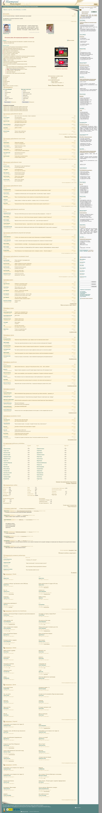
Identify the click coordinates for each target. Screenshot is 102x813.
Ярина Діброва (83, 259)
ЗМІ (5, 95)
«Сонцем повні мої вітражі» (45, 757)
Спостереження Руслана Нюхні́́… (86, 170)
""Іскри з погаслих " (7, 129)
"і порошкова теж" (7, 320)
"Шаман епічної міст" (7, 367)
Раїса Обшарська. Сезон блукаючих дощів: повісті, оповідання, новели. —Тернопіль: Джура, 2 (33, 250)
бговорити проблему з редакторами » (67, 553)
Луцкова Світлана (7, 448)
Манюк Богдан (6, 466)
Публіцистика (22, 6)
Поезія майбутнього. (10, 537)
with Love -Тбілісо (23, 69)
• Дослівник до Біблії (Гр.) (85, 295)
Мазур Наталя (39, 460)
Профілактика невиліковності (85, 239)
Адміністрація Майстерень (44, 788)
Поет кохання (42, 640)
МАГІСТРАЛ (17, 315)
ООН (6, 90)
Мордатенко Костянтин (8, 569)
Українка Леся (39, 470)
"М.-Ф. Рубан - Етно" (7, 397)
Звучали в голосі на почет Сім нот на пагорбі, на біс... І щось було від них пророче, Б (31, 220)
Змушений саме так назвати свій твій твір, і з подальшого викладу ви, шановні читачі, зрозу (33, 383)
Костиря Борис (7, 536)
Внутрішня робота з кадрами (10, 640)
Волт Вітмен (6, 433)
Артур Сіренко (82, 224)
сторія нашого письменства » (70, 505)
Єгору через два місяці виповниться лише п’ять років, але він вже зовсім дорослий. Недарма (33, 343)
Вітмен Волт (6, 565)
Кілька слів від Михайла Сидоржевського (13, 737)
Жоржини (81, 96)
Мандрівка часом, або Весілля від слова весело (14, 730)
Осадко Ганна (6, 450)
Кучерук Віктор (51, 33)
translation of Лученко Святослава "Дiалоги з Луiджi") (25, 426)
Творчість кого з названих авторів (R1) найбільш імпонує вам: (16, 106)
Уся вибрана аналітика (71, 385)
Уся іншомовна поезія (72, 439)
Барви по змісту (42, 596)
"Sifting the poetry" (7, 431)
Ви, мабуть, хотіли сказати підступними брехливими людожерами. (19, 512)
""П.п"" (5, 330)
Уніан (90, 14)
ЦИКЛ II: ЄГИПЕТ (18, 127)
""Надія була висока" (7, 147)
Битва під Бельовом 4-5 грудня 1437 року (48, 583)
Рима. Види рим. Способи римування (10, 50)
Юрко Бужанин (6, 172)
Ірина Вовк (82, 148)
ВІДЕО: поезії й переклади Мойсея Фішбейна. (12, 58)
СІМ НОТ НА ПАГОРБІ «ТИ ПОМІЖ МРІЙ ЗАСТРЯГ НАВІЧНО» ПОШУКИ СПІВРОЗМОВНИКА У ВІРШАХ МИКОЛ (36, 247)
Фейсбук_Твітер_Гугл (9, 98)
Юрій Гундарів (6, 342)
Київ (4, 501)
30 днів (72, 134)
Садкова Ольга (7, 515)
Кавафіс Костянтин (40, 448)
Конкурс (91, 7)
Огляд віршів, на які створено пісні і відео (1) (49, 730)
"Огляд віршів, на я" (7, 241)
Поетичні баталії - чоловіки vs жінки (11, 53)
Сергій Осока (39, 476)
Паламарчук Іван (40, 472)
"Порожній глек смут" (7, 150)
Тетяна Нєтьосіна (83, 276)
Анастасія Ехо (82, 262)
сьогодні (89, 251)
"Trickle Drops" (6, 434)
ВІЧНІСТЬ (41, 657)
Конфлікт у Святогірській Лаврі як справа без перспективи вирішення (19, 613)
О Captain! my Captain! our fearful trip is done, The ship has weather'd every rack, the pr (31, 437)
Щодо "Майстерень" (11, 805)
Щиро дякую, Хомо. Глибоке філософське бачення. (16, 547)
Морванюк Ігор (6, 33)
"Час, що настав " (7, 194)
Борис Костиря (83, 48)
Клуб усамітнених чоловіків (54, 80)
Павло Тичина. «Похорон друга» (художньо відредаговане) (52, 780)
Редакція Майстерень (8, 392)
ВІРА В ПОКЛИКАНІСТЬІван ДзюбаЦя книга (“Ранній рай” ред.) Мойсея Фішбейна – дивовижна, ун (34, 393)
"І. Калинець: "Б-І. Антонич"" (31, 559)
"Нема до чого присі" (7, 384)
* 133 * (40, 670)
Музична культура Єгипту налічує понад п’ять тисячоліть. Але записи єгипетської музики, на (33, 380)
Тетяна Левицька (7, 223)
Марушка (41, 767)
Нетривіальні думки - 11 (84, 124)
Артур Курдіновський (84, 134)
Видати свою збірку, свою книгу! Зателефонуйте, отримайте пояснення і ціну (19, 41)
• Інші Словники (83, 296)
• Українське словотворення (85, 289)
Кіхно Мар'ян (41, 782)
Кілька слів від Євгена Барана (10, 633)
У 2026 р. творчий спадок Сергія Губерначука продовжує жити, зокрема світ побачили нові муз (33, 240)
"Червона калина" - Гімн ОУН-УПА (13, 70)
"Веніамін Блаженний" (7, 264)
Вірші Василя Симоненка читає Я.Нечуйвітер (15, 67)
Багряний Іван (6, 478)
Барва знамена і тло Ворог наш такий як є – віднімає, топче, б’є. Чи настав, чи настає (31, 200)
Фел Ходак (82, 265)
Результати (14, 102)
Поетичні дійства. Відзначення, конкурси (48, 787)
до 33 (87, 15)
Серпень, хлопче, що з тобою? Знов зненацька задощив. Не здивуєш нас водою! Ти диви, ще (33, 217)
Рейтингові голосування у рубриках (10, 62)
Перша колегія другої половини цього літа (48, 626)
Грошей (24, 90)
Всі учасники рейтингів (65, 481)
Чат (92, 14)
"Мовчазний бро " (7, 143)
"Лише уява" (6, 288)
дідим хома (24, 540)
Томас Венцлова (7, 419)
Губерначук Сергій (7, 725)
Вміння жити (25, 95)
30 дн (92, 250)
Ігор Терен (10, 607)
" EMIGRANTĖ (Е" (7, 424)
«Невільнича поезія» (43, 501)
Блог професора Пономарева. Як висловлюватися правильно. (15, 46)
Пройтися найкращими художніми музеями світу (12, 48)
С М (4, 325)
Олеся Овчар (6, 287)
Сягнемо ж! (6, 757)
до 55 (90, 15)
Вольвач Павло (7, 474)
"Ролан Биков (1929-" (7, 271)
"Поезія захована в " (7, 377)
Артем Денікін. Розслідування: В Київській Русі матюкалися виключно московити (19, 56)
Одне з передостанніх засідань (11, 626)
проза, (10, 9)
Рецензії (17, 6)
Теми (86, 7)
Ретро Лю (5, 426)
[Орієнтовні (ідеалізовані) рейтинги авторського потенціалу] (4, 447)
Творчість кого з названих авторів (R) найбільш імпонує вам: (15, 108)
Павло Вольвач (7, 283)
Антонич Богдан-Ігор (8, 559)
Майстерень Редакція (43, 775)
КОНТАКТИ (41, 805)
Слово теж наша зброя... (10, 533)
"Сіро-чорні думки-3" (7, 340)
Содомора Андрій (7, 476)
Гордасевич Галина (7, 456)
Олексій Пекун (6, 615)
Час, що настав (7, 694)
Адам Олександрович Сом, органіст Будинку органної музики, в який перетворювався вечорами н (34, 353)
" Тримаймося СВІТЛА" (8, 370)
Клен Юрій (6, 464)
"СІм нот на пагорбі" (43, 737)
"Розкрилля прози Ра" (7, 251)
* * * (80, 50)
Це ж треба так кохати (44, 794)
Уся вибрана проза (72, 358)
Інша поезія (12, 6)
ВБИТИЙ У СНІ (42, 650)
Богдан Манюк (6, 250)
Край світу (6, 700)
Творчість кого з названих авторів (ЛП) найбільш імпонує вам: (16, 110)
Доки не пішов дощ (43, 713)
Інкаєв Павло (6, 658)
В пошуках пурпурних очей (45, 707)
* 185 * (81, 110)
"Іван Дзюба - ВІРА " (7, 394)
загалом (75, 134)
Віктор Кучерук (6, 131)
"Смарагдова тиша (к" (7, 313)
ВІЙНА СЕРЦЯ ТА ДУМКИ (9, 650)
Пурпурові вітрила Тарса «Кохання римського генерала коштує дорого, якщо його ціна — (32, 203)
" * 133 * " (5, 170)
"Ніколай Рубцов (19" (7, 268)
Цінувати (5, 794)
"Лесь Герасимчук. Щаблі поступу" (32, 569)
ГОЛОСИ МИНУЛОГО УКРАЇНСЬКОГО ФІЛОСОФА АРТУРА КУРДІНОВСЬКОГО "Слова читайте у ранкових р (36, 227)
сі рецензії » (74, 572)
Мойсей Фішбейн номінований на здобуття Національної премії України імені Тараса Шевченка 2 (34, 400)
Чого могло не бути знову (44, 620)
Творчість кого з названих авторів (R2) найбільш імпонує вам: (16, 109)
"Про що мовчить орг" (7, 380)
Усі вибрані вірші (73, 303)
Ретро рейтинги (73, 481)
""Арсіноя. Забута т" (7, 197)
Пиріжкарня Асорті (7, 213)
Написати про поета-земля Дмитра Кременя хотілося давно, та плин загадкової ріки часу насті (33, 410)
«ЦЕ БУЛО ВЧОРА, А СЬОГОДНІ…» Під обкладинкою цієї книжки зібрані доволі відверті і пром (33, 244)
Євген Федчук (82, 20)
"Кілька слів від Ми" (7, 244)
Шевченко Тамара (7, 751)
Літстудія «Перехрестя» (44, 503)
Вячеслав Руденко (83, 62)
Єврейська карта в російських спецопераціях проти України (15, 61)
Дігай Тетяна (6, 732)
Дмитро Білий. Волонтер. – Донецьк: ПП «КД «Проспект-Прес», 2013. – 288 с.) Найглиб (32, 366)
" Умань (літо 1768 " (7, 177)
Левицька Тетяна (42, 641)
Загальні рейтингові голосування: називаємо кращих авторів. (15, 64)
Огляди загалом (73, 21)
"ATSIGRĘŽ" (6, 421)
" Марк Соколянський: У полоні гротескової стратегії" (36, 563)
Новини (87, 14)
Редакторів (54, 494)
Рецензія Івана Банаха (9, 780)
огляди (23, 9)
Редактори (58, 481)
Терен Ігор (6, 531)
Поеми (8, 6)
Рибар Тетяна (39, 456)
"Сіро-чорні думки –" (7, 347)
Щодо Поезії (17, 805)
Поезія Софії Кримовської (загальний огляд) (14, 750)
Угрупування (82, 15)
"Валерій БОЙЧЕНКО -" (8, 411)
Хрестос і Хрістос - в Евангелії (9, 54)
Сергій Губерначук (7, 236)
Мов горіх (41, 750)
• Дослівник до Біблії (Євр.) (85, 294)
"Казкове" (5, 357)
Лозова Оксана (40, 458)
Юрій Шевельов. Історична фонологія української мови (14, 49)
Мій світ (5, 713)
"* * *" (4, 122)
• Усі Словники (82, 291)
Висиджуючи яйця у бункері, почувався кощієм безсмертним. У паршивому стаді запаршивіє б (33, 346)
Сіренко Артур (6, 695)
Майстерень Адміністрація (9, 399)
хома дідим (82, 108)
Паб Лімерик (82, 273)
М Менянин (6, 199)
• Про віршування (83, 292)
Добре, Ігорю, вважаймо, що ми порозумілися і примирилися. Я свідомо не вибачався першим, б (34, 373)
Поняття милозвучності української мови (11, 52)
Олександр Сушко (7, 349)
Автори (5, 6)
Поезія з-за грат (10, 60)
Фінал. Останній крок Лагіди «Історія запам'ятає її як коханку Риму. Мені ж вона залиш (32, 197)
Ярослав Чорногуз (7, 372)
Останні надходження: (84, 250)
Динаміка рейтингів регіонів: (8, 498)
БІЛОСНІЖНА (7, 657)
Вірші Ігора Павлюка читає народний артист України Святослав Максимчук (21, 66)
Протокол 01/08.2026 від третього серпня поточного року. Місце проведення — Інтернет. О (33, 213)
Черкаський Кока (42, 745)
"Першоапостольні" (7, 167)
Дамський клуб (54, 77)
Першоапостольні (8, 670)
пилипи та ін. (21, 519)
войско (5, 676)
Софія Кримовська (12, 754)
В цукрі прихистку (83, 212)
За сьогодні (71, 550)
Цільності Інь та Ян (26, 92)
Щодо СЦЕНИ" (36, 805)
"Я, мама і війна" (6, 343)
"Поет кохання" (6, 224)
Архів (40, 724)
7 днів (92, 251)
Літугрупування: (42, 498)
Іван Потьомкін (6, 156)
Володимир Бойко (83, 122)
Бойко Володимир (40, 466)
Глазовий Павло (40, 468)
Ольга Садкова (83, 34)
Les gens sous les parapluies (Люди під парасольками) (51, 694)
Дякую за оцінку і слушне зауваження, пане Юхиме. (16, 516)
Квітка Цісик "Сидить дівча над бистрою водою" (16, 73)
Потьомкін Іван (6, 470)
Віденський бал (7, 707)
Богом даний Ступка (8, 687)
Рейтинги (28, 6)
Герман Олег (6, 460)
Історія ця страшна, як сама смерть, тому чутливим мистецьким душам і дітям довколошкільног (33, 356)
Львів (4, 499)
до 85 (93, 15)
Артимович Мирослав (8, 462)
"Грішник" (5, 350)
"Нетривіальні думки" (7, 190)
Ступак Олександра (7, 795)
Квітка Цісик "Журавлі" (11, 71)
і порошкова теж (42, 663)
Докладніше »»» (6, 495)
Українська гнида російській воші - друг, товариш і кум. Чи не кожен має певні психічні (31, 339)
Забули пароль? (85, 13)
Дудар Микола (39, 452)
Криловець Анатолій (8, 472)
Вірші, (5, 9)
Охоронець (82, 36)
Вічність (95, 15)
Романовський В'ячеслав (42, 462)
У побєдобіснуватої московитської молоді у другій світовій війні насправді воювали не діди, (33, 190)
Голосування (82, 7)
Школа (88, 7)
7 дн (89, 250)
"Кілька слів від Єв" (7, 217)
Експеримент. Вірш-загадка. (10, 787)
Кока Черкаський (7, 152)
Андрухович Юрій (7, 562)
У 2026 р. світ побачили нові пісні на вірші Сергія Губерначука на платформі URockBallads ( (33, 237)
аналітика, (17, 9)
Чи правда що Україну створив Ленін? (47, 613)
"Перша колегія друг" (7, 214)
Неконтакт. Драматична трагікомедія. (47, 676)
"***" (4, 157)
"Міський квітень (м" (7, 316)
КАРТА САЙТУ (4, 805)
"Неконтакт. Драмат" (7, 174)
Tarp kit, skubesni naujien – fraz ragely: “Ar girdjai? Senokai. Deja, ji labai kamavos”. (30, 423)
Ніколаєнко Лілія (7, 452)
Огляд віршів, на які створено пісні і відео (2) (14, 724)
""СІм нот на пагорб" (7, 248)
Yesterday (41, 700)
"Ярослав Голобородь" (7, 404)
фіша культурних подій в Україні (68, 305)
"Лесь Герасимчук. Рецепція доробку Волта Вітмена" (36, 566)
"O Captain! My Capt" (7, 438)
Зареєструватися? (85, 11)
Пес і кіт (81, 184)
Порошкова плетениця (9, 663)
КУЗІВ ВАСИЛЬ (6, 678)
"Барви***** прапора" (7, 201)
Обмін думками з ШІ (8, 620)
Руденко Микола (40, 474)
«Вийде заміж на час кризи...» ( (57, 82)
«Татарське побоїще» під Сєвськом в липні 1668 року (16, 583)
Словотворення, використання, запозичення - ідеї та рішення (15, 57)
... (93, 250)
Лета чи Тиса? (42, 744)
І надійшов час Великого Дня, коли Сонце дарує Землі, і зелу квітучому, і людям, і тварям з (32, 193)
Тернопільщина (6, 503)
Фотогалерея (83, 14)
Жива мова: (5, 65)
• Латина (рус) (82, 293)
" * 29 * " (5, 323)
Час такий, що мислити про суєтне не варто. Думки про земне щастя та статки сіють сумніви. (33, 349)
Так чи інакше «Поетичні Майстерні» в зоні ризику (50, 774)
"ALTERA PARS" (6, 295)
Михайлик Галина (7, 458)
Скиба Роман (39, 450)
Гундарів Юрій (6, 688)
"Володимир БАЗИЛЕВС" (8, 407)
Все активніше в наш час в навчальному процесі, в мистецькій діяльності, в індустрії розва (32, 376)
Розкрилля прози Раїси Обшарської (12, 744)
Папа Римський (8, 92)
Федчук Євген (6, 578)
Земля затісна (25, 98)
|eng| (36, 6)
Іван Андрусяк (6, 290)
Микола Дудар (6, 216)
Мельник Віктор (7, 468)
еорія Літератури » (72, 506)
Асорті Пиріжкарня (7, 519)
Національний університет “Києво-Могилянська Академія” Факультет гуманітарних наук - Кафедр (34, 396)
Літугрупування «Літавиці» (44, 499)
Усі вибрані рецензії (72, 412)
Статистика (32, 6)
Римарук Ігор (39, 464)
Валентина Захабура (7, 300)
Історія (95, 14)
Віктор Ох (5, 369)
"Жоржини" (5, 132)
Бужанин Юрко (41, 678)
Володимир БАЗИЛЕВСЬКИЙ (20, 406)
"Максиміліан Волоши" (7, 261)
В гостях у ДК (54, 78)
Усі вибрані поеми (72, 332)
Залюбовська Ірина (40, 454)
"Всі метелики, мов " (7, 125)
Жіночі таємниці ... (55, 81)
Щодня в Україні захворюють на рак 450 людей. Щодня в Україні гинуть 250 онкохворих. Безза (33, 370)
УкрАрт (95, 7)
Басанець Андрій (7, 454)
